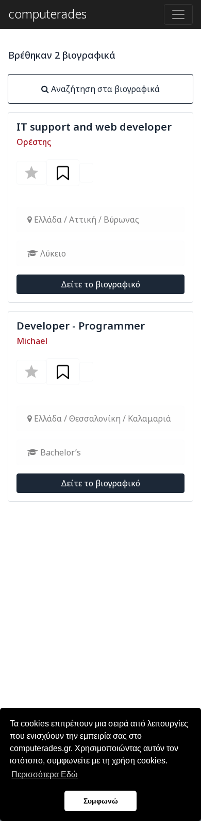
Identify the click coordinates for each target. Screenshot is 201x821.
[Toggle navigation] (178, 14)
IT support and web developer (94, 127)
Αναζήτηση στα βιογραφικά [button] (104, 89)
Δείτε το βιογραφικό (100, 284)
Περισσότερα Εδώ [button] (44, 774)
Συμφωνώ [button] (100, 801)
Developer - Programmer (80, 326)
